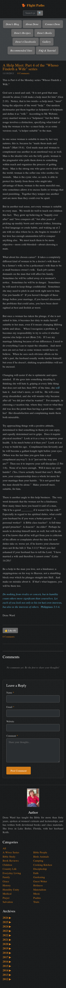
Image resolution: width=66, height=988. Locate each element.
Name (10, 692)
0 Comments (23, 73)
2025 (7, 922)
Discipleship (40, 869)
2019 (7, 948)
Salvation (8, 902)
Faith (36, 873)
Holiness (38, 885)
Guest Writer (40, 881)
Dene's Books (44, 33)
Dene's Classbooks (25, 41)
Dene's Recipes (22, 33)
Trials (36, 902)
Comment (12, 735)
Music (36, 893)
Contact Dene (52, 24)
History (7, 885)
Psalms (37, 897)
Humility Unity (11, 889)
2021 (7, 939)
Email (10, 707)
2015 (7, 966)
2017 (7, 957)
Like (10, 630)
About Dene (32, 24)
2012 (7, 979)
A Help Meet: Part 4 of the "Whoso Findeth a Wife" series (30, 67)
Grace (6, 881)
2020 (7, 944)
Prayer (6, 897)
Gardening (39, 877)
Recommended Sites (21, 50)
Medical (7, 893)
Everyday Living (12, 873)
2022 (7, 935)
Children (7, 864)
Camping (38, 860)
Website (10, 721)
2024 (7, 926)
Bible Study (9, 856)
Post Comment (19, 770)
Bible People (40, 852)
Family (6, 877)
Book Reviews (11, 860)
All (4, 848)
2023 (7, 931)
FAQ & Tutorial (47, 50)
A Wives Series (11, 852)
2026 (7, 918)
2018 (7, 953)
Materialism (39, 889)
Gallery (46, 41)
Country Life (10, 869)
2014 (7, 970)
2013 (7, 975)
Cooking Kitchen (42, 864)
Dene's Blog (12, 24)
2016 (7, 961)
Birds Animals (41, 856)
